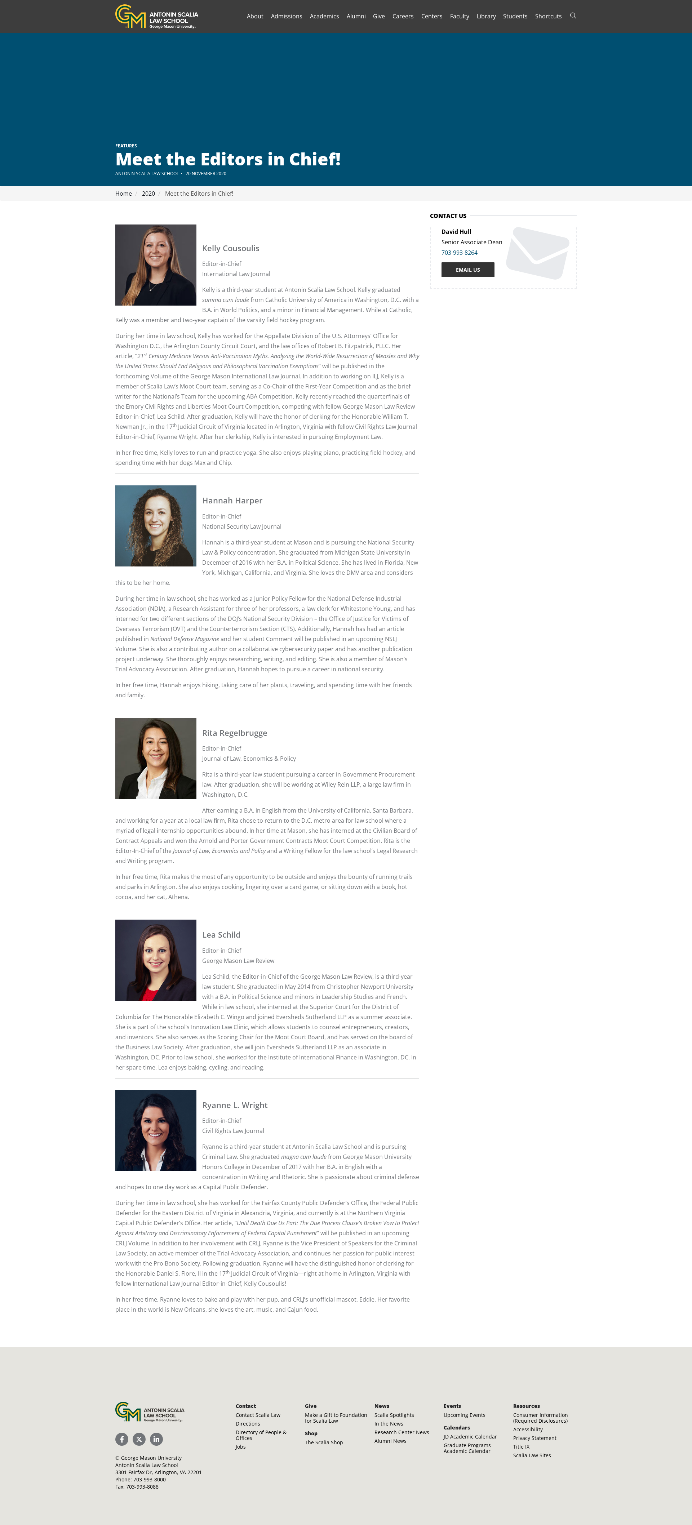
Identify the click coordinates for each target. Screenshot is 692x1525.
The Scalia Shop (324, 1442)
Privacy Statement (534, 1438)
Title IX (521, 1446)
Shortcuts (548, 16)
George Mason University (151, 1457)
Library (486, 16)
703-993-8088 (142, 1486)
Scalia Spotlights (394, 1414)
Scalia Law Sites (532, 1455)
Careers (403, 16)
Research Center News (401, 1432)
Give (379, 16)
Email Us (468, 269)
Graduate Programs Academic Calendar (467, 1448)
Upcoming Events (464, 1414)
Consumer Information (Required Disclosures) (540, 1417)
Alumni (356, 16)
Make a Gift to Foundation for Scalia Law (336, 1417)
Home (123, 193)
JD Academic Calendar (470, 1436)
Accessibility (528, 1429)
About (255, 16)
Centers (432, 16)
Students (515, 16)
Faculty (459, 16)
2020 (148, 193)
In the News (388, 1423)
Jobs (241, 1446)
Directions (248, 1423)
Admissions (286, 16)
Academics (324, 16)
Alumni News (390, 1440)
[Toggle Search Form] (573, 15)
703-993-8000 (149, 1479)
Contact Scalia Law (258, 1414)
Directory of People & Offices (261, 1435)
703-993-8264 (460, 253)
